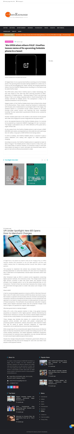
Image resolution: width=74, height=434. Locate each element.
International (44, 396)
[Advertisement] (51, 14)
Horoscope (6, 31)
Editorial (12, 28)
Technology (38, 28)
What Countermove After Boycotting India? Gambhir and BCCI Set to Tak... (25, 408)
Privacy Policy (44, 419)
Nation (5, 28)
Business (30, 28)
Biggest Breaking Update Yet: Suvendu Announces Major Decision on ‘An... (57, 382)
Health (14, 31)
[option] (14, 174)
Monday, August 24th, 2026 (9, 1)
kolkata (52, 28)
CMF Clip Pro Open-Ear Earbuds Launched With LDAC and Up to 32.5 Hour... (14, 178)
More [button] (20, 31)
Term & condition (45, 417)
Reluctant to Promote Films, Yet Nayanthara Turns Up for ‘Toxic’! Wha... (25, 418)
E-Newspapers (20, 1)
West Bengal (60, 28)
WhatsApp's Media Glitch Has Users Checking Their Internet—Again (36, 178)
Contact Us (43, 414)
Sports (42, 401)
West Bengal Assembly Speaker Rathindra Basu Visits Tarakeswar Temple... (57, 372)
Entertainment (21, 28)
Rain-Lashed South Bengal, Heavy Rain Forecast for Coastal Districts (57, 362)
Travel (46, 28)
